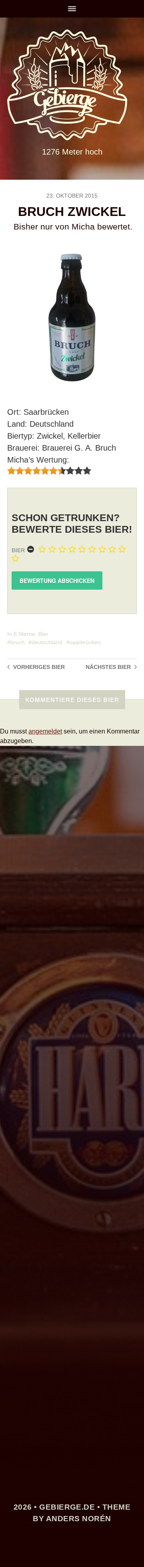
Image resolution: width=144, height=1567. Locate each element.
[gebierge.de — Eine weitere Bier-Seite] (72, 84)
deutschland (47, 642)
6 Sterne (24, 634)
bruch (17, 642)
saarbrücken (85, 642)
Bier (18, 550)
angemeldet (45, 731)
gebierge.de (67, 1507)
